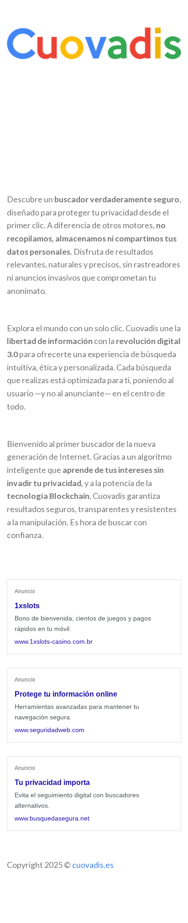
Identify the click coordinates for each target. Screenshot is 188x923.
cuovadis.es (93, 865)
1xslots (27, 606)
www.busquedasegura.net (52, 818)
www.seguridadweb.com (49, 729)
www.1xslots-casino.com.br (54, 641)
